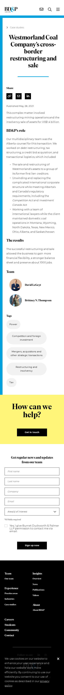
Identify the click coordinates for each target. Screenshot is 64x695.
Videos (36, 595)
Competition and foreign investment (26, 338)
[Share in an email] (19, 96)
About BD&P (39, 610)
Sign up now (32, 545)
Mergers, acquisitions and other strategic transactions (26, 353)
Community (12, 630)
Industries (9, 599)
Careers (9, 619)
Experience (11, 588)
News (35, 584)
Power (13, 324)
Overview (37, 578)
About (36, 605)
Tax (11, 382)
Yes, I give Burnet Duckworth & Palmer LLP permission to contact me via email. (34, 528)
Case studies (17, 27)
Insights (37, 573)
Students (10, 625)
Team (8, 573)
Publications (39, 589)
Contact (9, 635)
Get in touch (32, 432)
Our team (9, 578)
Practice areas (11, 593)
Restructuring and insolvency (26, 369)
